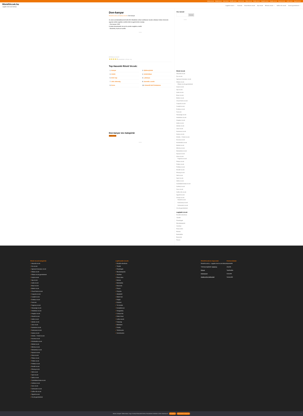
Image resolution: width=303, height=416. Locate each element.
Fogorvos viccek (182, 158)
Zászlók (229, 267)
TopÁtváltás (230, 270)
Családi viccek (180, 106)
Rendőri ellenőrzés (181, 215)
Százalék (229, 273)
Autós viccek (290, 1)
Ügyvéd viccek (297, 1)
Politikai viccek (180, 167)
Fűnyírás (119, 291)
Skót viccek (179, 175)
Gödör (113, 74)
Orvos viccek (180, 156)
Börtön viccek (180, 98)
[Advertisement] (140, 44)
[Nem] (301, 413)
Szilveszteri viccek (183, 205)
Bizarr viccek (180, 95)
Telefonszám (120, 330)
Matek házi (120, 297)
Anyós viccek (241, 1)
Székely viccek (210, 1)
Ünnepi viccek (180, 197)
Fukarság (119, 322)
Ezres (113, 85)
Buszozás (179, 237)
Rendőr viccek (233, 1)
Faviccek (239, 5)
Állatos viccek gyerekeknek (185, 84)
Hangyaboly (120, 310)
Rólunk (203, 270)
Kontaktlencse (121, 308)
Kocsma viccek (180, 139)
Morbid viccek (218, 1)
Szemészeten (120, 333)
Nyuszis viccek (281, 1)
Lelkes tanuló (120, 319)
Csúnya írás (120, 313)
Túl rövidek (120, 305)
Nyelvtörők (230, 263)
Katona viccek (123, 15)
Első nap (114, 78)
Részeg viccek (180, 172)
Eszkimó (119, 302)
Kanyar (113, 70)
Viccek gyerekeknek (293, 5)
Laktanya (147, 78)
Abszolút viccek (180, 73)
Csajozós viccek (264, 1)
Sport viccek (179, 178)
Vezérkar (178, 226)
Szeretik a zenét (149, 81)
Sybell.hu (214, 267)
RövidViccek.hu (10, 4)
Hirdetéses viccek (181, 117)
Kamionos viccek (181, 131)
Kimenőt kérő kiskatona (153, 85)
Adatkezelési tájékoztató (207, 277)
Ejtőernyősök (148, 70)
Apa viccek (260, 5)
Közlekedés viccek (181, 142)
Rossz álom (179, 228)
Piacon (178, 240)
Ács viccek (179, 76)
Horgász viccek (273, 1)
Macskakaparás (180, 223)
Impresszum (204, 273)
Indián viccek (180, 123)
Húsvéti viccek (182, 199)
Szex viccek (179, 189)
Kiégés (119, 299)
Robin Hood (120, 316)
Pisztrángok (179, 220)
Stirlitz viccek (180, 181)
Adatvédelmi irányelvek (183, 413)
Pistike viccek (256, 1)
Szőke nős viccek (281, 5)
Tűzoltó (178, 217)
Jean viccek (226, 1)
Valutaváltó (230, 277)
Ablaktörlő (119, 294)
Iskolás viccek (180, 126)
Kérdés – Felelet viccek (182, 137)
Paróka (119, 327)
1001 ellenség (115, 81)
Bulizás (178, 231)
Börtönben (119, 324)
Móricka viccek (269, 5)
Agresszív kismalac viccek (183, 79)
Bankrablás (179, 234)
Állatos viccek (248, 1)
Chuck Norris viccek (249, 5)
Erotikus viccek (180, 109)
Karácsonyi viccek (183, 202)
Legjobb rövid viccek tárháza (9, 6)
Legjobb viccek (229, 5)
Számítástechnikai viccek (183, 183)
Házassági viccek (181, 114)
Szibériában (148, 74)
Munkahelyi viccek (181, 151)
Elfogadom (172, 413)
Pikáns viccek (180, 161)
